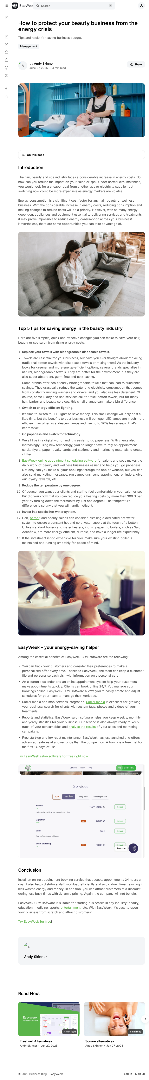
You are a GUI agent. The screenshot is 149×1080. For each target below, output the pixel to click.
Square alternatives (99, 1041)
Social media (95, 702)
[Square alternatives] (114, 1019)
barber (34, 518)
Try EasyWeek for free (34, 921)
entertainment (71, 907)
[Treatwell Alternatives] (49, 1019)
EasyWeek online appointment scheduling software (59, 460)
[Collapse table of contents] (23, 155)
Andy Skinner (44, 63)
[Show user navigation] (141, 5)
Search (45, 5)
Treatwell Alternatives (36, 1041)
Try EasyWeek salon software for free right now (53, 756)
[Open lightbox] (140, 88)
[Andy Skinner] (22, 65)
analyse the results (82, 727)
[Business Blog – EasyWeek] (24, 6)
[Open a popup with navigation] (6, 5)
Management (28, 46)
